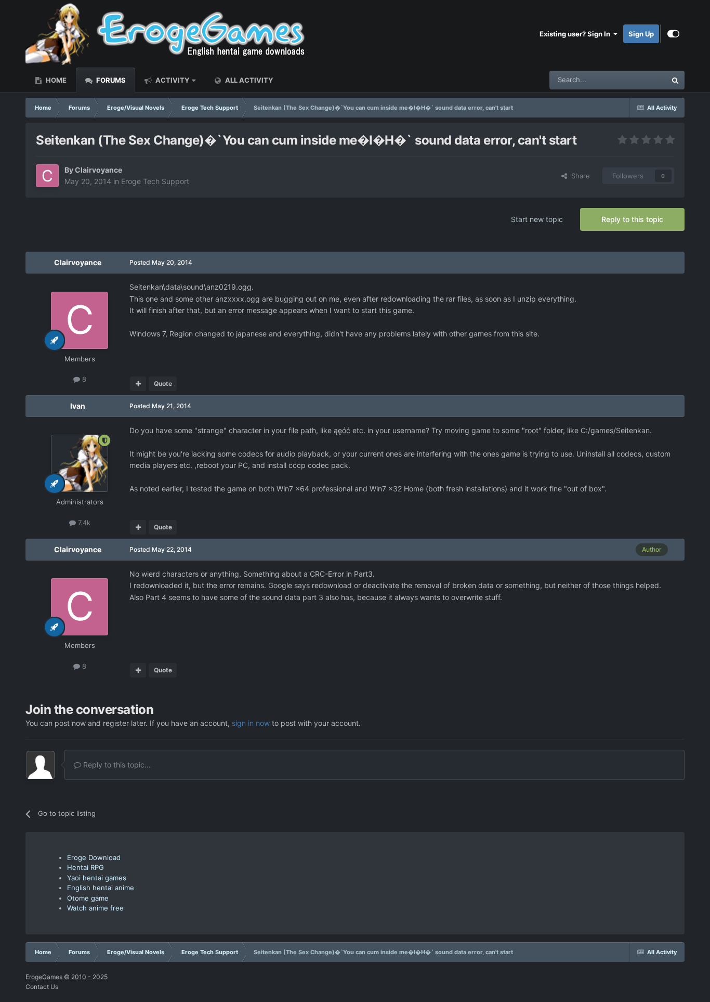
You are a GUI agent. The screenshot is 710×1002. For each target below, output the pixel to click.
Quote (163, 383)
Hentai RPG (85, 867)
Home (55, 80)
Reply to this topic (632, 219)
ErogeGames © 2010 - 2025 (66, 977)
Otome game (88, 898)
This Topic (637, 80)
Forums (110, 80)
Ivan (77, 405)
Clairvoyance (98, 169)
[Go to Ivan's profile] (79, 463)
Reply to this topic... (116, 764)
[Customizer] (673, 33)
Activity (171, 80)
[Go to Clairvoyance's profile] (47, 175)
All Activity (248, 80)
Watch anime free (95, 908)
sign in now (251, 723)
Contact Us (41, 987)
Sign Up (641, 34)
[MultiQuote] (138, 383)
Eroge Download (94, 857)
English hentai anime (100, 887)
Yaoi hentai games (96, 878)
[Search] (675, 80)
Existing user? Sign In (576, 34)
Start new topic (537, 219)
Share (578, 176)
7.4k (83, 522)
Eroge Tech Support (155, 181)
